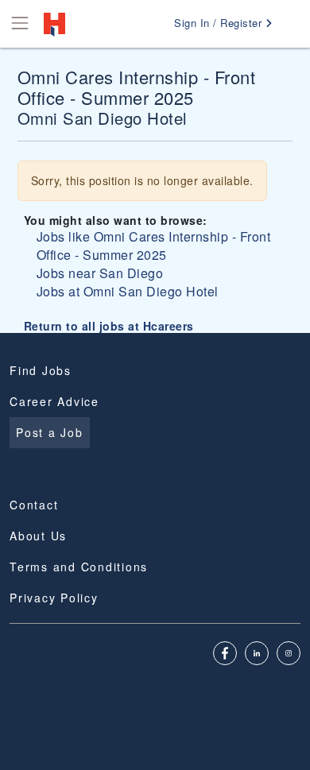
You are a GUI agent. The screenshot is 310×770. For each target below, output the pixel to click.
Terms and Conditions (79, 567)
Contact (34, 505)
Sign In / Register (219, 22)
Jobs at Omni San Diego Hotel (128, 291)
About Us (38, 536)
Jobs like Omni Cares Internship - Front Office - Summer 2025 (154, 245)
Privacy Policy (54, 598)
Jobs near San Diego (100, 273)
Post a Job (49, 432)
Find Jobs (41, 370)
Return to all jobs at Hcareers (109, 326)
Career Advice (54, 401)
